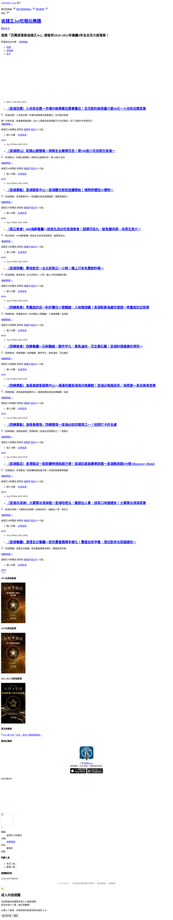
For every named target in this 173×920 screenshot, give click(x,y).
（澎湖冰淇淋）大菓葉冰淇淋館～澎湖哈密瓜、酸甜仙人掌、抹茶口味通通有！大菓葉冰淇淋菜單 (76, 503)
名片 (8, 54)
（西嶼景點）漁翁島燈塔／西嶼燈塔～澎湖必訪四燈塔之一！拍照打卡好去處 (61, 424)
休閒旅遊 (23, 42)
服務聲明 (112, 883)
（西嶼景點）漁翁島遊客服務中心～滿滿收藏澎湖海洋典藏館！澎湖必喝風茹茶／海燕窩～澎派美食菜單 (81, 385)
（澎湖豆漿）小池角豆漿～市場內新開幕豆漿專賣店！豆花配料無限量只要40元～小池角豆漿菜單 (76, 108)
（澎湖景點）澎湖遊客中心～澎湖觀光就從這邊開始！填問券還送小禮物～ (60, 190)
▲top (3, 140)
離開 (15, 916)
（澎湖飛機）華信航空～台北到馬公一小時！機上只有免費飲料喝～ (55, 268)
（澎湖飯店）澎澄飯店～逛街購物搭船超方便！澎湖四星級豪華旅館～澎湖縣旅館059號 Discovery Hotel (80, 464)
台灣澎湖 (22, 135)
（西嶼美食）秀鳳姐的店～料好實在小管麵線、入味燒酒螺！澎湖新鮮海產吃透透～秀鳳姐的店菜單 (77, 307)
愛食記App (88, 763)
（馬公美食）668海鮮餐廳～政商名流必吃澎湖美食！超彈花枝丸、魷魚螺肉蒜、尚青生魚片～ (73, 229)
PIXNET (66, 883)
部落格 (9, 50)
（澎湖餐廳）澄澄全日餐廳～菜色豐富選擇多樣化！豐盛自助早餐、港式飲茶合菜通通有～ (71, 542)
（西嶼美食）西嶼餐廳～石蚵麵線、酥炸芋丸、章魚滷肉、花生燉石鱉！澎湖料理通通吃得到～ (74, 346)
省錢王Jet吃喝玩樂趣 (21, 21)
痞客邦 (27, 129)
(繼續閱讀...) (7, 124)
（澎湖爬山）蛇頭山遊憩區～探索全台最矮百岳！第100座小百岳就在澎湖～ (60, 151)
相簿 (8, 47)
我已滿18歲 (6, 916)
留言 (33, 129)
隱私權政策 (101, 883)
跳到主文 (5, 28)
